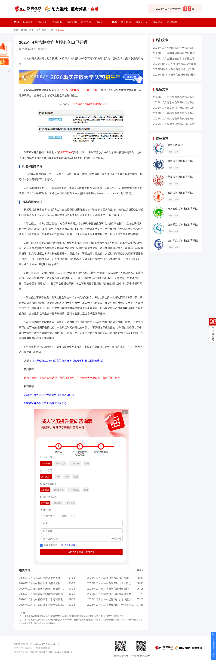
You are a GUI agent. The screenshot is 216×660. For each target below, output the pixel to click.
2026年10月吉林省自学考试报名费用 (108, 578)
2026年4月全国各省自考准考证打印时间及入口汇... (181, 69)
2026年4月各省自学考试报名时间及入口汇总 (178, 74)
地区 (44, 30)
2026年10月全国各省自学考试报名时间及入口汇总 (181, 47)
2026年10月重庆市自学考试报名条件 (174, 107)
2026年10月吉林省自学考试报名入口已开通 (111, 583)
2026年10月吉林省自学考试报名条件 (39, 578)
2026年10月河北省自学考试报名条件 (174, 118)
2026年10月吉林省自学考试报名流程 (39, 583)
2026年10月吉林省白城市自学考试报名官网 (43, 604)
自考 (38, 30)
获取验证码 (116, 539)
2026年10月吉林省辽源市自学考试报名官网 (111, 599)
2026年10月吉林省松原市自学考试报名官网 (43, 599)
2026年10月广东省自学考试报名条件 (174, 97)
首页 (31, 30)
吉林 (51, 30)
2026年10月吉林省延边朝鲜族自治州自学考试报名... (48, 594)
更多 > (140, 570)
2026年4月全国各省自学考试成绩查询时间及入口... (181, 64)
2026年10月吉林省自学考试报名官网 (108, 588)
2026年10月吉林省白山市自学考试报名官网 (111, 594)
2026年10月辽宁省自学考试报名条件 (174, 102)
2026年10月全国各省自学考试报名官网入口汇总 (180, 53)
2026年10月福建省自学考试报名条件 (174, 124)
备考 (114, 22)
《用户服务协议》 (68, 545)
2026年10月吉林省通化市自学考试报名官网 (111, 604)
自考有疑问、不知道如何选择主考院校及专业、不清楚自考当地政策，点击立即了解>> (72, 377)
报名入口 (59, 30)
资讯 (16, 22)
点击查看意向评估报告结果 (81, 552)
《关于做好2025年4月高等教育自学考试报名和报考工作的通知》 (68, 360)
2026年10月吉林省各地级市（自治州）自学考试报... (48, 588)
